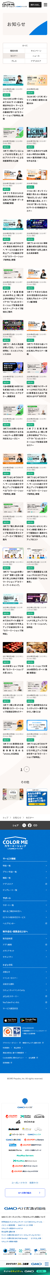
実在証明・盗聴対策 (8, 1231)
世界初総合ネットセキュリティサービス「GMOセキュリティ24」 (21, 1222)
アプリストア (36, 61)
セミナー (14, 55)
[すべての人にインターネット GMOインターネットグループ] (21, 1264)
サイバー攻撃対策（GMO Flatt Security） (14, 1238)
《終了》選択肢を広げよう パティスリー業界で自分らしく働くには (37, 708)
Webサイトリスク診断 (25, 1225)
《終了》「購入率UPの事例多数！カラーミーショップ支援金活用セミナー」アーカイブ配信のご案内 (13, 533)
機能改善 (14, 50)
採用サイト (34, 1182)
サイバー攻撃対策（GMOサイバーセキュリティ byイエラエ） (21, 1235)
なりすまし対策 (36, 1238)
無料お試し (35, 4)
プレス (14, 61)
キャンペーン (36, 50)
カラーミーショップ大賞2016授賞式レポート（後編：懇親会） (37, 669)
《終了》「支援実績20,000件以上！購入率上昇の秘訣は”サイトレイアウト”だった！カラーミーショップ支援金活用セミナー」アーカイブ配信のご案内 (13, 301)
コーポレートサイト (19, 1182)
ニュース (36, 55)
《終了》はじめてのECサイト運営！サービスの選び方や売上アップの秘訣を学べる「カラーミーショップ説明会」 (37, 750)
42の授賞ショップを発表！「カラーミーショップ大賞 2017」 (13, 669)
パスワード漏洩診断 (8, 1225)
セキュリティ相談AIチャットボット (12, 1228)
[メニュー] (45, 4)
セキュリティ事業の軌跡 (9, 1241)
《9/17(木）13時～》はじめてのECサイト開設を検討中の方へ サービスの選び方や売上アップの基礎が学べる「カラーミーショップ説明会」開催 (13, 108)
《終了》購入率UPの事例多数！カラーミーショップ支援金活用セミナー (13, 708)
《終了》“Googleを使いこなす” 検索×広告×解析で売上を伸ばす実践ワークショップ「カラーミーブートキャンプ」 (13, 578)
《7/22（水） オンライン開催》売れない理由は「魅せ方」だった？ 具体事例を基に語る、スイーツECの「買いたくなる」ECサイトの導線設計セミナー (37, 200)
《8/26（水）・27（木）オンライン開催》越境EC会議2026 (37, 100)
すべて (25, 45)
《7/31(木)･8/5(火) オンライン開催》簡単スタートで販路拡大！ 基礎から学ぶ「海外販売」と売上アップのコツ (37, 533)
